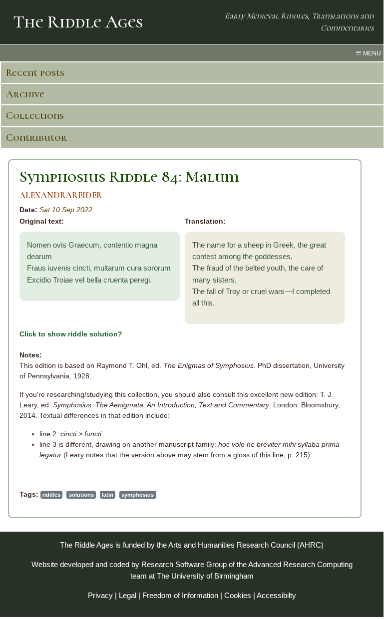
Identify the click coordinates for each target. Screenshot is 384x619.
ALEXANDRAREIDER (60, 195)
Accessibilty (276, 595)
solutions (81, 495)
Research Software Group (184, 564)
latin (107, 495)
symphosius (137, 495)
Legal (127, 595)
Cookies (237, 595)
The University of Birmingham (205, 576)
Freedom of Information (180, 595)
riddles (51, 495)
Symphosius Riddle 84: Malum (129, 176)
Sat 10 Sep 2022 (65, 210)
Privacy (100, 595)
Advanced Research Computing (300, 564)
